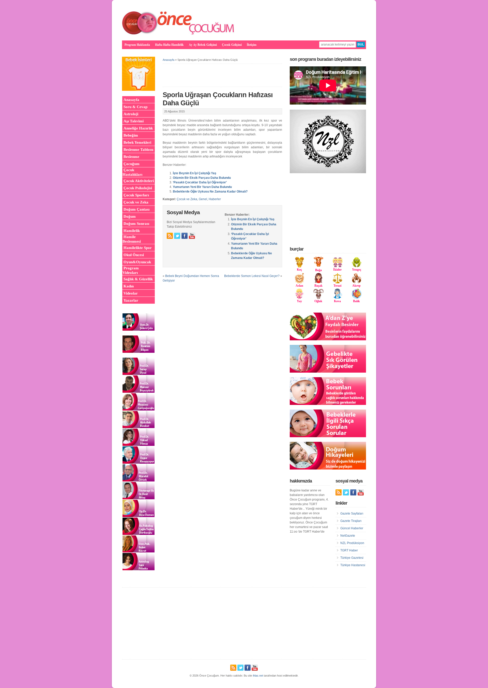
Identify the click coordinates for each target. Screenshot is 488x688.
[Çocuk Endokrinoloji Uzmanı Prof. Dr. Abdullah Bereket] (139, 427)
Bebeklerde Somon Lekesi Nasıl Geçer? (252, 276)
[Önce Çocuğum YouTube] (192, 236)
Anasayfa (168, 59)
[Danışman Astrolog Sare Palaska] (139, 569)
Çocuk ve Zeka (187, 199)
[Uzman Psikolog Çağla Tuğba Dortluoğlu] (139, 534)
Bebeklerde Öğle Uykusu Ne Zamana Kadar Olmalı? (210, 191)
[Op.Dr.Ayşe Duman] (139, 516)
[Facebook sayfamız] (184, 236)
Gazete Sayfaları (351, 513)
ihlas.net (258, 675)
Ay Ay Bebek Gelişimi (203, 44)
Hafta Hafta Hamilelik (169, 44)
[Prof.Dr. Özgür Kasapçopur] (139, 462)
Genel (203, 199)
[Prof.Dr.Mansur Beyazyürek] (139, 391)
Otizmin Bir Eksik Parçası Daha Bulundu (202, 178)
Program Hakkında (137, 44)
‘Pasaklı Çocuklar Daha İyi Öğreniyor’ (200, 182)
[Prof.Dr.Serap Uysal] (139, 374)
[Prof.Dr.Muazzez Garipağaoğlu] (139, 409)
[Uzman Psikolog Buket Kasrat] (139, 551)
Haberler (215, 199)
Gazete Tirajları (350, 521)
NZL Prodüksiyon (352, 543)
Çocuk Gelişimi (232, 44)
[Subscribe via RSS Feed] (170, 236)
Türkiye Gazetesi (351, 558)
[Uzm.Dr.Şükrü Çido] (139, 329)
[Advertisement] (328, 209)
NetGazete (347, 535)
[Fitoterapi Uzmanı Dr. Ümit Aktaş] (139, 498)
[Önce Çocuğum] (178, 34)
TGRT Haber (349, 550)
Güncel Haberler (351, 528)
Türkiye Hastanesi (352, 565)
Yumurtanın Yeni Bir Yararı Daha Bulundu (202, 187)
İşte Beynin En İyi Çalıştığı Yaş (194, 173)
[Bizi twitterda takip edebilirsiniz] (177, 236)
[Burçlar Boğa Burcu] (318, 265)
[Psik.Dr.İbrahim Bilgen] (139, 352)
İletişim (251, 44)
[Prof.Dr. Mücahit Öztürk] (139, 480)
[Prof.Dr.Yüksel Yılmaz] (139, 445)
